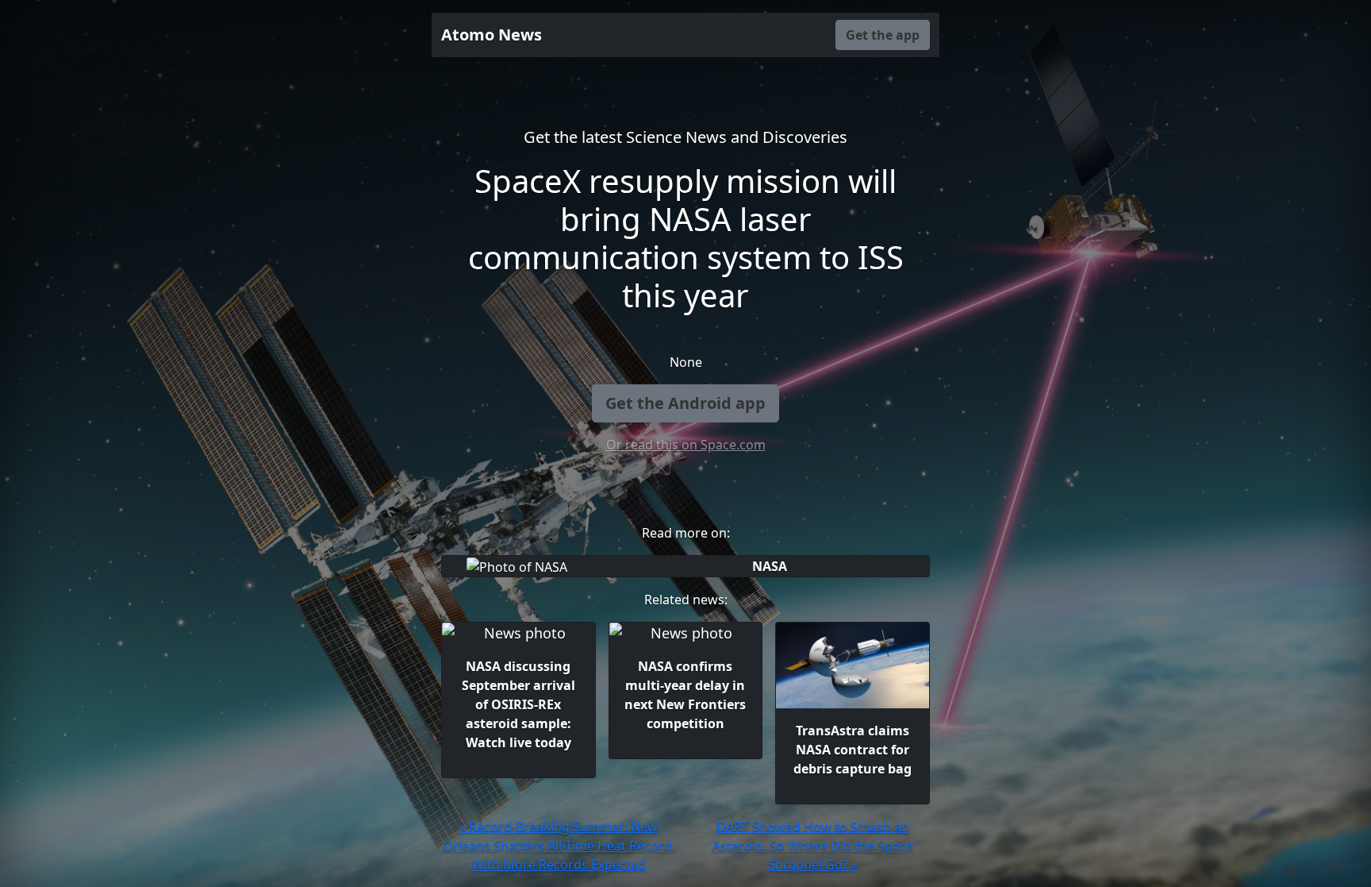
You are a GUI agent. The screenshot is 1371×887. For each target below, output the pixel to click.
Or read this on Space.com (686, 444)
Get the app (883, 35)
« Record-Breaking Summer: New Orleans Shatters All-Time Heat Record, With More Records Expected (559, 846)
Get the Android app (685, 403)
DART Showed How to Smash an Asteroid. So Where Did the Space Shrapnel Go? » (812, 846)
